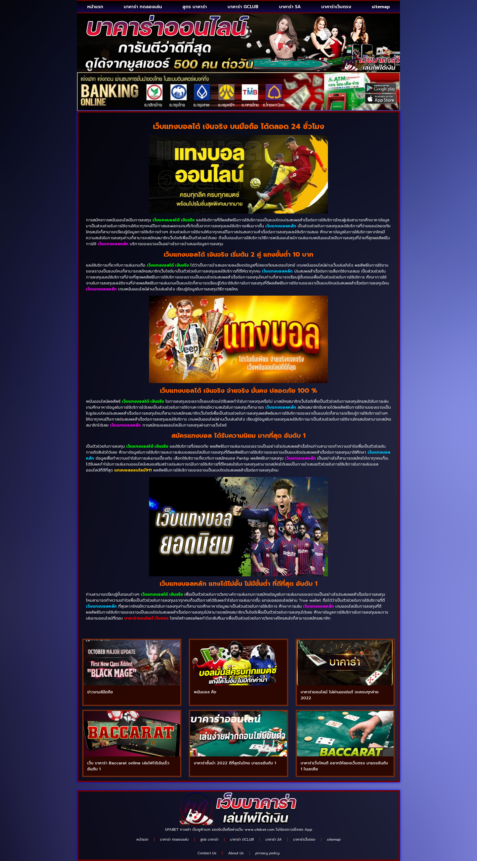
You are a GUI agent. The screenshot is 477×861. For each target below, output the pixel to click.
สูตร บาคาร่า (194, 6)
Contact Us (207, 853)
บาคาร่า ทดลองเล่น (143, 6)
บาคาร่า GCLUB (243, 6)
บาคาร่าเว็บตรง (336, 6)
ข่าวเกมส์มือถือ (100, 692)
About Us (236, 853)
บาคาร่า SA (290, 6)
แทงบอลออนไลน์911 (133, 470)
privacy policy (267, 853)
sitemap (381, 6)
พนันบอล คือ (205, 692)
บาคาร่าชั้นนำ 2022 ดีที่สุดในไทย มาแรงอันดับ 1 (235, 763)
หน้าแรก (95, 6)
